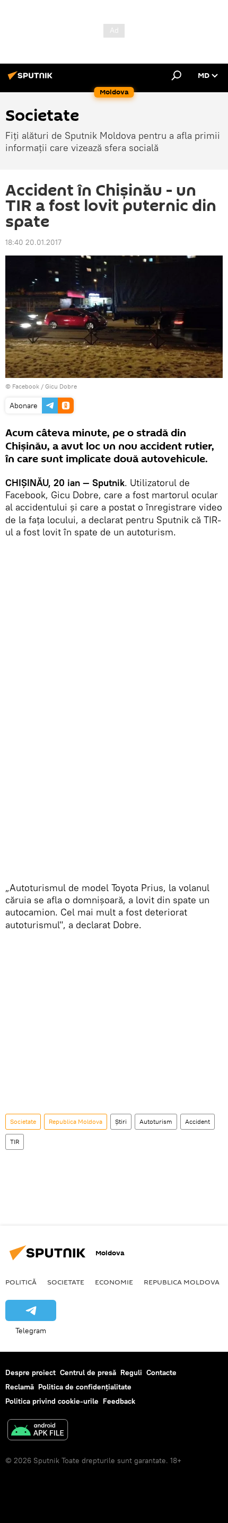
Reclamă (19, 1387)
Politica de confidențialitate (84, 1387)
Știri (121, 1121)
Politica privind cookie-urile (52, 1401)
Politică (21, 1282)
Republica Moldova (75, 1121)
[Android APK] (38, 1431)
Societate (23, 1121)
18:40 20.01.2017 (33, 242)
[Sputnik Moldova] (31, 79)
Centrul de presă (88, 1372)
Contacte (161, 1372)
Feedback (119, 1401)
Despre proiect (30, 1372)
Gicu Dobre (61, 386)
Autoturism (155, 1121)
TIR (14, 1142)
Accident (197, 1121)
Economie (114, 1282)
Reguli (131, 1372)
